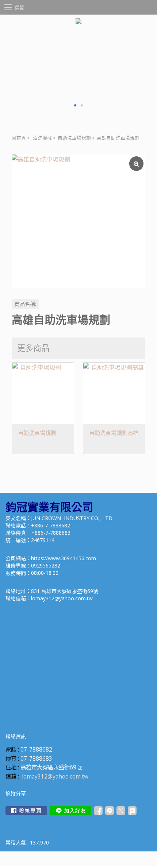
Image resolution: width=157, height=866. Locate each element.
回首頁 (19, 138)
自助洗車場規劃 (74, 138)
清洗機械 (42, 138)
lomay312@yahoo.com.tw (55, 776)
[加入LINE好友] (70, 810)
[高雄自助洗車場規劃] (78, 221)
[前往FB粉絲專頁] (26, 810)
